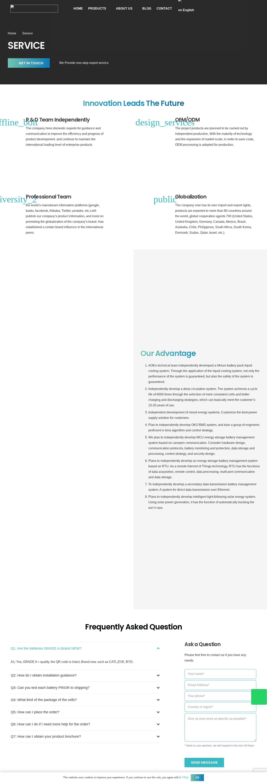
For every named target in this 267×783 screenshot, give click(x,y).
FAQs (185, 777)
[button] (108, 8)
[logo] (34, 9)
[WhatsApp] (259, 697)
